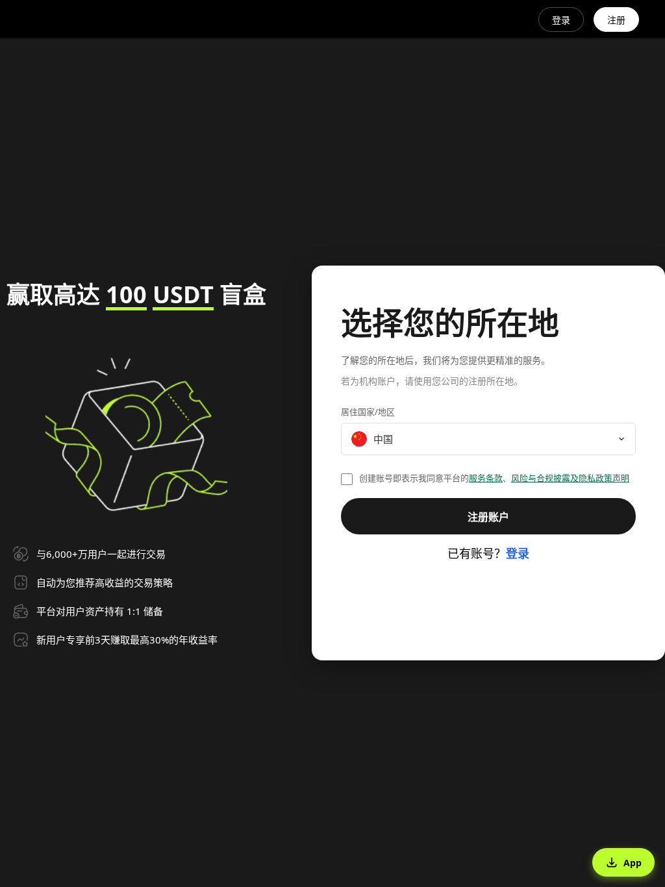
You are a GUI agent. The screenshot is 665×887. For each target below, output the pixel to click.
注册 (616, 20)
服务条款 (486, 478)
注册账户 (488, 517)
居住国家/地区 (368, 412)
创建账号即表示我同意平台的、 (494, 478)
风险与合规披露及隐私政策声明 (570, 478)
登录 (561, 20)
